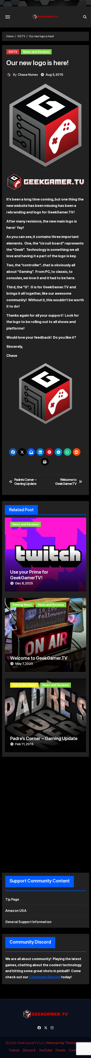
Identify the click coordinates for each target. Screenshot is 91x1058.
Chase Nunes (28, 75)
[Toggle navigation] (7, 16)
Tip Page (12, 899)
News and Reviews (36, 52)
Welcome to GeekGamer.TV (39, 658)
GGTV (12, 52)
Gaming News (22, 604)
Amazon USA (15, 911)
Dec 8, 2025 (24, 583)
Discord (29, 1050)
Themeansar (75, 1043)
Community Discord (45, 977)
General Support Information (28, 922)
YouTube (45, 1050)
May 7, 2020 (24, 664)
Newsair (53, 1043)
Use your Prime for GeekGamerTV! (29, 574)
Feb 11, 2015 (24, 744)
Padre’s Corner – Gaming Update (43, 738)
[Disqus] (45, 813)
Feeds (60, 1050)
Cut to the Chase (24, 685)
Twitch (14, 1050)
